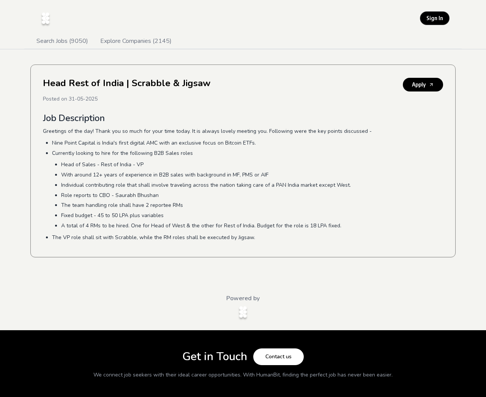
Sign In (434, 18)
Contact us (278, 356)
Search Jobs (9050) (62, 41)
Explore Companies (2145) (136, 41)
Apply (419, 84)
